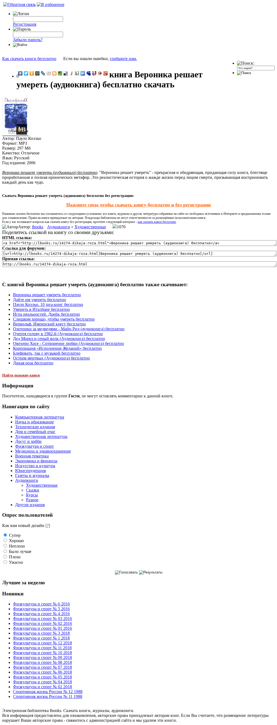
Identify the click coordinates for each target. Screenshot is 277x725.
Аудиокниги (58, 227)
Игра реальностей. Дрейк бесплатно (46, 314)
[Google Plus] (105, 73)
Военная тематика (32, 456)
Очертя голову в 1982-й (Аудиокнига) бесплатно (58, 333)
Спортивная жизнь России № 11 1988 (47, 696)
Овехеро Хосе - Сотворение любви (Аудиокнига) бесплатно (68, 343)
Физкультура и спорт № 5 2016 (41, 609)
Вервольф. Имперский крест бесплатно (49, 324)
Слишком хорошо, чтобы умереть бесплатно (54, 319)
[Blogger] (54, 73)
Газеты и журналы (32, 475)
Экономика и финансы (36, 461)
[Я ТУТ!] (94, 73)
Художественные (90, 227)
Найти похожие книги (21, 375)
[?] (47, 525)
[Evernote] (60, 73)
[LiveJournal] (43, 73)
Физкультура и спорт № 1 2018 (41, 638)
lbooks (37, 227)
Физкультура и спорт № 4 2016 (41, 613)
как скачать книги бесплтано (157, 222)
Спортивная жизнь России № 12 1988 (48, 691)
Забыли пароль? (27, 39)
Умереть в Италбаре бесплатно (41, 309)
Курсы (32, 495)
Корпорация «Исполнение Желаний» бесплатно (57, 348)
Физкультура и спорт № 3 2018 (41, 633)
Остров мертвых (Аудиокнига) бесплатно (51, 358)
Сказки (32, 490)
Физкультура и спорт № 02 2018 (42, 686)
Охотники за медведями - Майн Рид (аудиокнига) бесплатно (68, 329)
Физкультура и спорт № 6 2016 (41, 604)
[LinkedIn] (83, 73)
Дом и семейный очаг (35, 431)
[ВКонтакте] (20, 73)
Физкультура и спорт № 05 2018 (42, 677)
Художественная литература (41, 436)
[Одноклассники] (32, 73)
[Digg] (49, 73)
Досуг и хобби (28, 441)
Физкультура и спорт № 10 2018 (42, 652)
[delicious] (66, 73)
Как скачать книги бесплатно (29, 58)
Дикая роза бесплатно (33, 363)
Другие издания (30, 504)
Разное (32, 499)
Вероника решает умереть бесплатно (47, 294)
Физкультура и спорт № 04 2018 (42, 682)
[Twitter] (26, 73)
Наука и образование (34, 422)
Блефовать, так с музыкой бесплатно (46, 353)
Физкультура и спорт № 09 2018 (42, 657)
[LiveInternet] (77, 73)
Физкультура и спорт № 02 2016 (42, 623)
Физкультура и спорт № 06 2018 (42, 672)
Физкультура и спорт (34, 446)
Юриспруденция (30, 470)
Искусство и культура (35, 465)
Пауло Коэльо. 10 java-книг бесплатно (48, 304)
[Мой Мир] (37, 73)
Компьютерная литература (39, 417)
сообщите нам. (123, 58)
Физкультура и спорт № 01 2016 (42, 628)
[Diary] (100, 73)
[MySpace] (88, 73)
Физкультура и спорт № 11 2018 (42, 647)
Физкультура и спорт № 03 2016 (42, 618)
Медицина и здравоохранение (43, 451)
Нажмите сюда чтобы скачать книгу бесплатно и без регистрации (138, 204)
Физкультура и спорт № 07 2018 (42, 667)
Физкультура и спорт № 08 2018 (42, 662)
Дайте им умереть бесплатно (39, 299)
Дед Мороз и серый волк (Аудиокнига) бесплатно (59, 338)
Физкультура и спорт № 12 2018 (42, 643)
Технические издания (35, 426)
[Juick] (71, 73)
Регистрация (24, 24)
